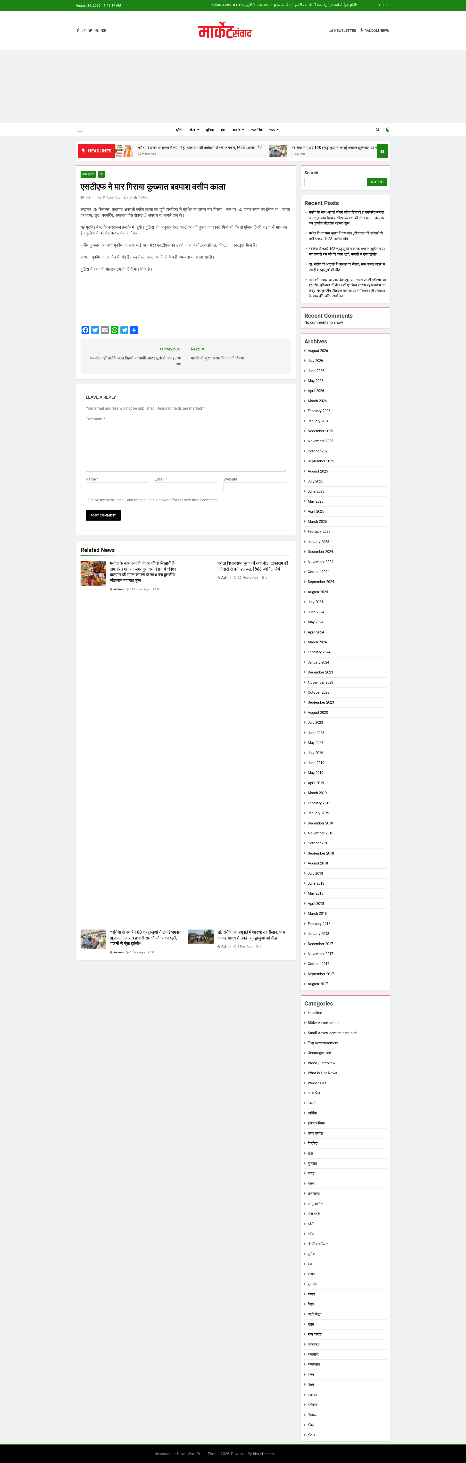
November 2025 (320, 441)
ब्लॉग (311, 1324)
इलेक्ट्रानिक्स (316, 1123)
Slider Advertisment (324, 1023)
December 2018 (320, 823)
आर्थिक (312, 1113)
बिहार (311, 1304)
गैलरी (311, 1183)
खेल (192, 130)
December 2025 (320, 431)
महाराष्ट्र (313, 1344)
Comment (95, 419)
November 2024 (320, 562)
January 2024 (318, 662)
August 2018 (318, 863)
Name (92, 479)
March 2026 (317, 401)
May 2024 (315, 622)
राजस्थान (314, 1364)
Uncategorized (319, 1053)
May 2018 (315, 893)
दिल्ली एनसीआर (318, 1244)
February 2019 (319, 803)
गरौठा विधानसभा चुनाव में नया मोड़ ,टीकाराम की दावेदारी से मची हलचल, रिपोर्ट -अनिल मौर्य (153, 147)
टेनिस (311, 1234)
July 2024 (315, 602)
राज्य (272, 130)
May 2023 (315, 742)
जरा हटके (314, 1214)
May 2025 (315, 501)
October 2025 (318, 451)
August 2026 (318, 351)
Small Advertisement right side (333, 1033)
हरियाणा (312, 1405)
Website (230, 479)
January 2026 (318, 421)
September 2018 (321, 853)
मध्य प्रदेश (315, 1334)
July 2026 (315, 360)
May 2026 (315, 381)
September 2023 (321, 702)
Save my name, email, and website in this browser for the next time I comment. (155, 500)
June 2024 (316, 612)
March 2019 (317, 793)
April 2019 (316, 783)
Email (161, 479)
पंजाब (311, 1274)
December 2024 (320, 551)
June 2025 (316, 491)
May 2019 (315, 773)
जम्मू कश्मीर (315, 1204)
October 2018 (318, 843)
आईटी (312, 1103)
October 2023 (318, 692)
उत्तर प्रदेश (88, 174)
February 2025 (319, 531)
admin (90, 197)
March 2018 (317, 913)
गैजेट (311, 1173)
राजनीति (256, 130)
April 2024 (316, 632)
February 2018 (319, 924)
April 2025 (316, 511)
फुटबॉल (312, 1284)
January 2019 (318, 813)
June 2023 (316, 733)
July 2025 (315, 481)
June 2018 (316, 883)
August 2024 (318, 592)
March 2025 (317, 521)
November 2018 (320, 833)
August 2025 (318, 471)
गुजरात (312, 1163)
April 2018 (316, 903)
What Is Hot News (322, 1073)
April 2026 (316, 391)
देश (223, 130)
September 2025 (321, 461)
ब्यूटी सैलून (315, 1314)
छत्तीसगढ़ (314, 1193)
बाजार (236, 130)
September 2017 (321, 974)
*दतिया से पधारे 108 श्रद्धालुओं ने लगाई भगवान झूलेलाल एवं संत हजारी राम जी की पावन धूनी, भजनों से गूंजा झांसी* (323, 147)
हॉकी (311, 1425)
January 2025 (318, 542)
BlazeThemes (263, 1454)
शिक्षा (311, 1384)
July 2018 (315, 873)
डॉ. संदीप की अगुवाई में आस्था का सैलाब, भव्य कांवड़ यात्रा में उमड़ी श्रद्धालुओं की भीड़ (303, 5)
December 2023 (320, 672)
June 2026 (316, 371)
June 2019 (316, 763)
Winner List (317, 1083)
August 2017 (318, 984)
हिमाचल (312, 1415)
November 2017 (320, 954)
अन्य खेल (314, 1093)
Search (311, 172)
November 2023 (320, 682)
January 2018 (318, 933)
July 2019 (315, 753)
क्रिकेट (313, 1143)
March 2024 (317, 642)
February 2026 (319, 411)
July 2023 (315, 722)
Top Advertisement (323, 1043)
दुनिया (210, 130)
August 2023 (318, 712)
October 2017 (318, 964)
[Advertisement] (233, 87)
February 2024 (319, 652)
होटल (311, 1435)
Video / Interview (321, 1063)
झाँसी (179, 130)
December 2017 (320, 944)
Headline (315, 1013)
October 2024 (318, 572)
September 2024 (321, 582)
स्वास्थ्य (312, 1395)
